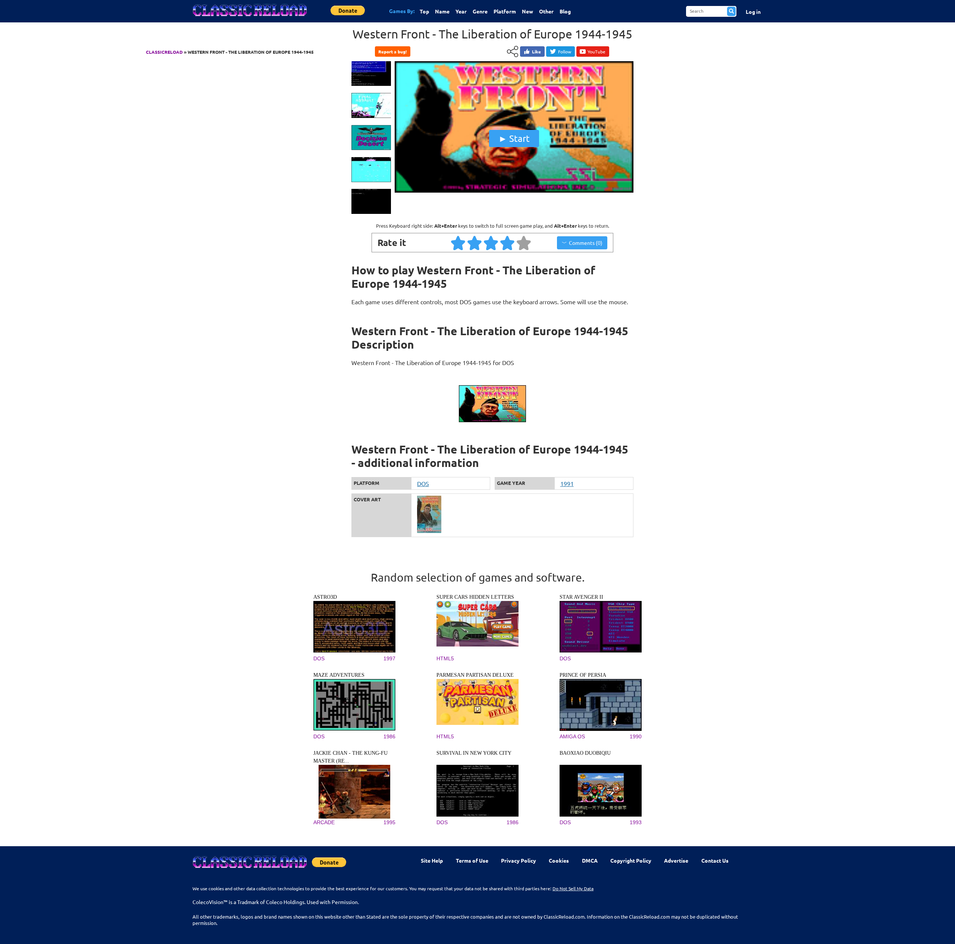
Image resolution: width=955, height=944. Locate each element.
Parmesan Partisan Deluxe (475, 675)
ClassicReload (164, 52)
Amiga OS (572, 736)
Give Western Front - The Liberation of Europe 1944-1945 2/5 (475, 242)
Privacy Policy (518, 860)
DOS (423, 483)
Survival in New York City (473, 753)
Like (536, 51)
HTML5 (445, 658)
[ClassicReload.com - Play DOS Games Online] (249, 18)
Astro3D (325, 597)
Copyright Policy (630, 860)
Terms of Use (472, 860)
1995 (389, 822)
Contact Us (715, 860)
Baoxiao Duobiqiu (585, 753)
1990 (636, 736)
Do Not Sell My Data (573, 888)
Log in (753, 11)
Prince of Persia (583, 675)
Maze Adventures (338, 675)
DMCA (590, 860)
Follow (564, 51)
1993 (636, 822)
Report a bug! (392, 51)
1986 (389, 736)
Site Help (432, 860)
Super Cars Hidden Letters (475, 597)
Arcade (324, 822)
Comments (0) (585, 242)
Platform (505, 11)
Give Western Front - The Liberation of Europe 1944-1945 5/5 (524, 242)
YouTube (596, 51)
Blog (565, 11)
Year (461, 11)
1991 (567, 483)
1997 (389, 658)
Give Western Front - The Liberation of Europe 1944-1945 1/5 (458, 242)
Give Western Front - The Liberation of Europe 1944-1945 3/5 (491, 242)
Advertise (676, 860)
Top (424, 11)
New (527, 11)
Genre (480, 11)
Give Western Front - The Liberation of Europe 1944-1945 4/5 (508, 242)
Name (442, 11)
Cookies (559, 860)
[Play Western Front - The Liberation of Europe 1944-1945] (514, 191)
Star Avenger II (581, 597)
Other (546, 11)
